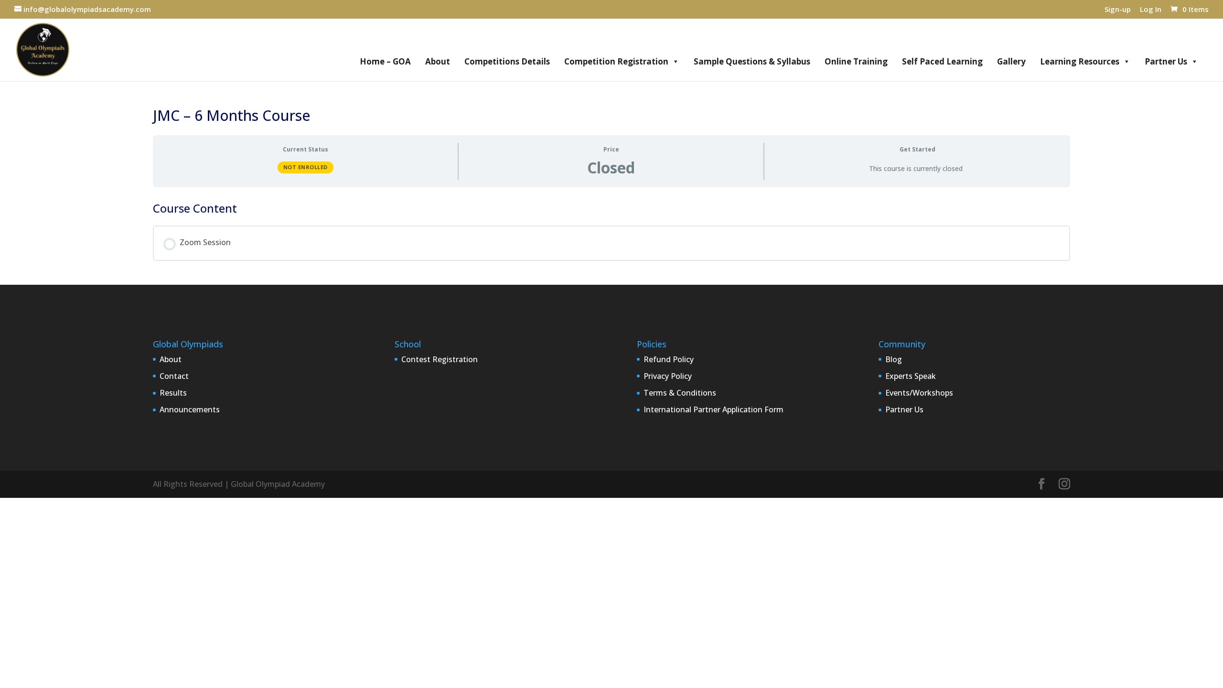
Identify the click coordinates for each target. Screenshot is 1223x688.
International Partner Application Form (713, 409)
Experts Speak (910, 376)
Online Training (856, 61)
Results (173, 392)
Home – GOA (385, 61)
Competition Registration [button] (616, 61)
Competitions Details (507, 61)
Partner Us (1166, 61)
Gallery (1011, 61)
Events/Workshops (919, 392)
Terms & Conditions (680, 392)
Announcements (190, 409)
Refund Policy (669, 359)
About (437, 61)
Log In (1150, 10)
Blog (893, 359)
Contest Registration (439, 359)
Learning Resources (1079, 61)
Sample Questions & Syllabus (752, 61)
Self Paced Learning (942, 61)
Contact (174, 376)
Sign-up (1118, 10)
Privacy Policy (668, 376)
